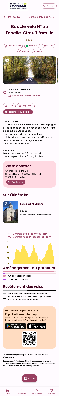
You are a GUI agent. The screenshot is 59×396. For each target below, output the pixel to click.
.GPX (10, 105)
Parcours (14, 17)
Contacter (17, 182)
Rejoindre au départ (19, 111)
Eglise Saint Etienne (32, 204)
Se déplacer (37, 394)
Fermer (50, 6)
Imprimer (27, 105)
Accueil (7, 394)
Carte (31, 378)
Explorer (51, 394)
